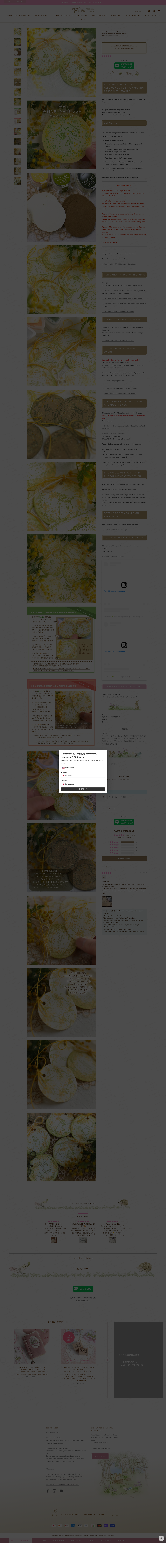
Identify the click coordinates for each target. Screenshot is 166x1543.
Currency (64, 780)
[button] (83, 767)
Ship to (63, 764)
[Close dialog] (106, 751)
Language (64, 772)
